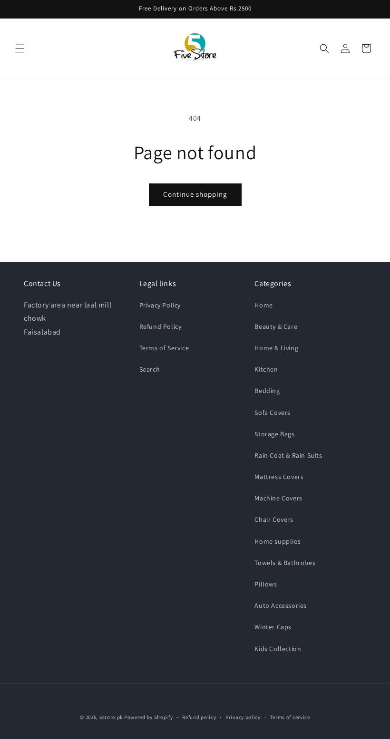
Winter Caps (273, 627)
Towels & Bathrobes (284, 562)
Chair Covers (273, 519)
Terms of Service (164, 348)
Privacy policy (243, 717)
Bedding (267, 390)
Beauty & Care (275, 326)
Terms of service (290, 717)
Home (263, 305)
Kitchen (266, 369)
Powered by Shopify (148, 717)
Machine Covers (278, 498)
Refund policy (199, 717)
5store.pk (111, 717)
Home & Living (276, 348)
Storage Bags (274, 434)
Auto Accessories (280, 605)
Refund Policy (160, 326)
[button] (20, 48)
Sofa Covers (272, 412)
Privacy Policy (160, 305)
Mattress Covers (278, 476)
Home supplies (277, 541)
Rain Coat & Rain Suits (288, 455)
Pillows (265, 584)
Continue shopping (195, 194)
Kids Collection (277, 648)
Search (149, 369)
